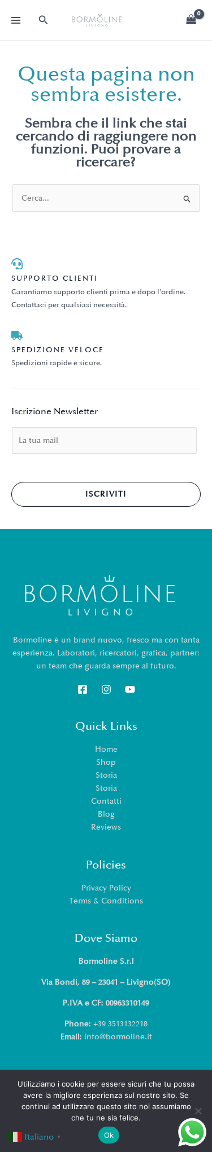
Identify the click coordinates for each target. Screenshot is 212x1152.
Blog (106, 814)
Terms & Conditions (106, 901)
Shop (106, 762)
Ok (109, 1135)
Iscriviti (106, 494)
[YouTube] (130, 689)
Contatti (106, 801)
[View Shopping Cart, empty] (191, 20)
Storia (106, 775)
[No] (198, 1110)
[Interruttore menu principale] (16, 20)
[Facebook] (82, 689)
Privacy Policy (106, 888)
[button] (43, 20)
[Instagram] (106, 689)
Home (106, 749)
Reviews (106, 827)
